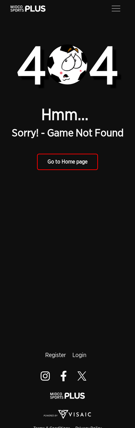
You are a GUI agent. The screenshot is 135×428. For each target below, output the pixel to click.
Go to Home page (67, 162)
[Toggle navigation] (116, 8)
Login (79, 354)
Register (55, 354)
